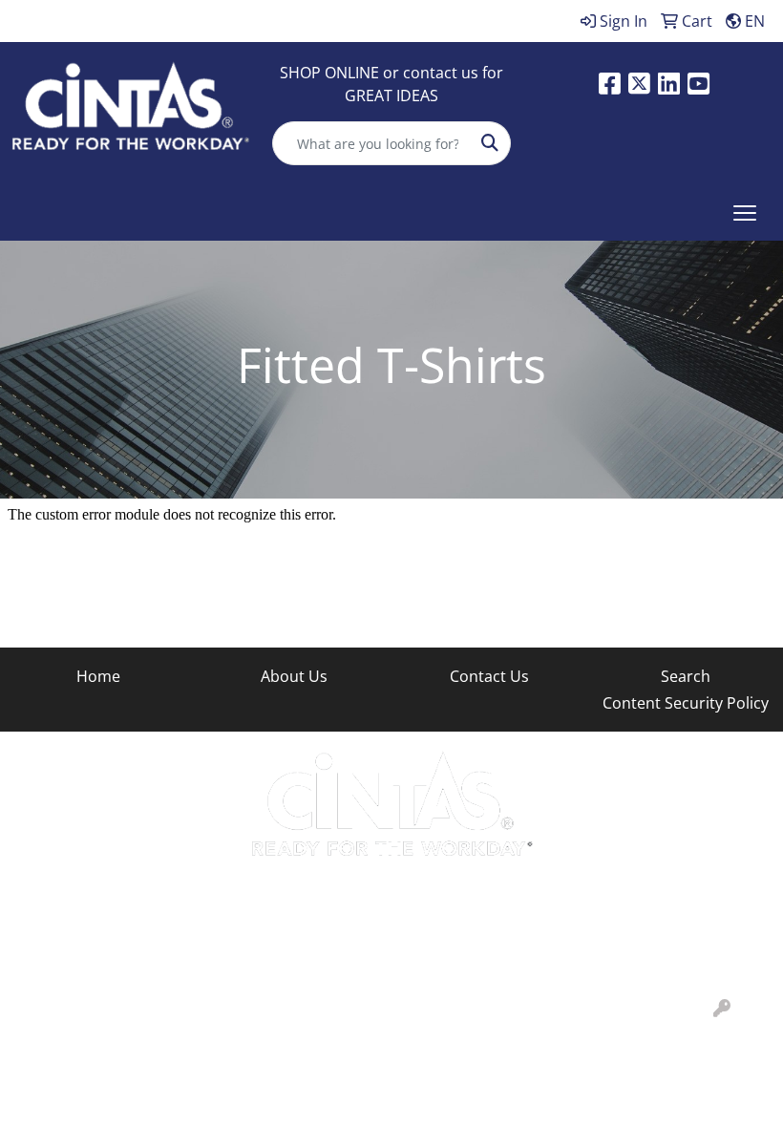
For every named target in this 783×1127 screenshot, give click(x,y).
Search (685, 676)
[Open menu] (745, 213)
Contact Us (489, 676)
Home (98, 676)
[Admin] (721, 1008)
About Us (294, 676)
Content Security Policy (686, 702)
